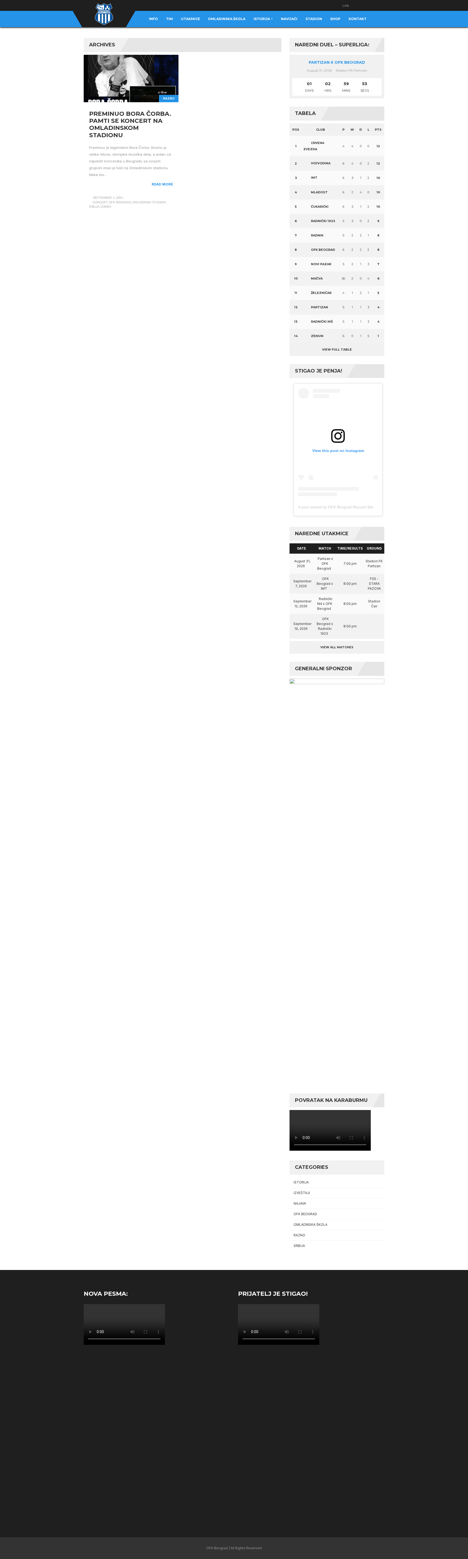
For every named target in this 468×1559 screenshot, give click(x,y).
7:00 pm (350, 564)
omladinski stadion (149, 202)
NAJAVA (300, 1203)
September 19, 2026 (302, 626)
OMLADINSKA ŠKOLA (310, 1225)
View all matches (336, 647)
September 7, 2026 (302, 583)
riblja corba (100, 206)
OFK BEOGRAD (305, 1214)
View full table (337, 349)
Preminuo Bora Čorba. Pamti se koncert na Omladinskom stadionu (130, 124)
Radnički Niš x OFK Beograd (324, 604)
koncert (100, 202)
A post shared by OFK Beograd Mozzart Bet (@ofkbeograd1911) (353, 507)
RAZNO (168, 98)
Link (346, 6)
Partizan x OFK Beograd (337, 62)
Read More (162, 184)
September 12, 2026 (302, 603)
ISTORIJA (301, 1182)
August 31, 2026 (302, 563)
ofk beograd (120, 202)
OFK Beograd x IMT (325, 584)
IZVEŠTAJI (302, 1193)
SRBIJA (299, 1246)
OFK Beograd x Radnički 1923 (325, 626)
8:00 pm (350, 584)
